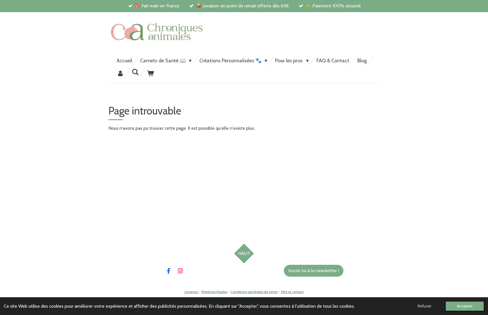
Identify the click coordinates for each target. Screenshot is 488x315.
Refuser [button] (424, 306)
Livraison (191, 292)
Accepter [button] (464, 306)
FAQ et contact (292, 292)
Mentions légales (214, 292)
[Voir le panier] (150, 73)
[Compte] (120, 73)
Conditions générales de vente (254, 292)
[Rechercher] (135, 72)
